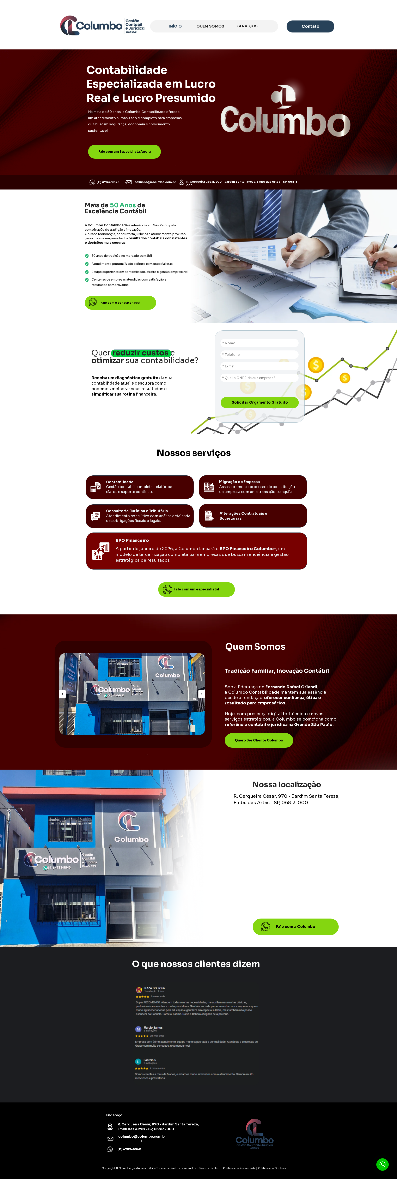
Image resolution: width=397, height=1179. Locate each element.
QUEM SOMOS (210, 26)
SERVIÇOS (247, 26)
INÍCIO (175, 26)
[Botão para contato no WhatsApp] (382, 1164)
